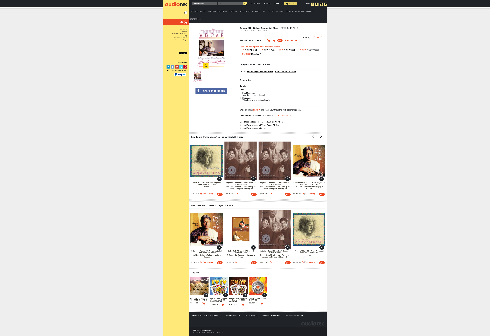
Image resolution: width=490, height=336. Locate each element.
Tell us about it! (284, 115)
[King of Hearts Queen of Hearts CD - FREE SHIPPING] (238, 286)
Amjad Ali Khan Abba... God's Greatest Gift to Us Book (241, 186)
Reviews (184, 32)
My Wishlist (256, 3)
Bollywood (245, 11)
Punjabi (271, 11)
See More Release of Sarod (254, 128)
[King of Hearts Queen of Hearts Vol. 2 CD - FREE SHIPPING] (219, 286)
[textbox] (204, 3)
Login (276, 3)
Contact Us (183, 29)
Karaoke (310, 11)
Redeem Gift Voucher (271, 316)
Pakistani (280, 11)
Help (185, 36)
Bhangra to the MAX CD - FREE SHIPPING (198, 299)
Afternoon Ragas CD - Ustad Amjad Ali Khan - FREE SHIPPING (308, 186)
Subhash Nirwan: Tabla (285, 72)
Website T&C (197, 316)
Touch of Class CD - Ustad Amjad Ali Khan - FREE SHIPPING (206, 185)
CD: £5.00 (194, 303)
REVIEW (256, 110)
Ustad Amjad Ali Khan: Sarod (260, 72)
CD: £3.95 (252, 303)
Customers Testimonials (293, 316)
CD (181, 22)
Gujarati (256, 11)
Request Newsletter (179, 34)
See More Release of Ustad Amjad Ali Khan (261, 125)
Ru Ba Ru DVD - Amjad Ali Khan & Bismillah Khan (241, 254)
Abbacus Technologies (215, 332)
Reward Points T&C (214, 316)
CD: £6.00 (195, 194)
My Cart (292, 3)
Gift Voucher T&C (252, 316)
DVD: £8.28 (229, 262)
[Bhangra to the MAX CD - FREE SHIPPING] (199, 286)
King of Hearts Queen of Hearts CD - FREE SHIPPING (238, 300)
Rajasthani (299, 11)
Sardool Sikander (198, 11)
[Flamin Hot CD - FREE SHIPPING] (258, 286)
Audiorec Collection (217, 11)
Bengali (289, 11)
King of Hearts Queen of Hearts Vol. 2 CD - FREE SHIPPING (218, 300)
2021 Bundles (195, 19)
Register (267, 3)
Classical (233, 11)
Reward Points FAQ (233, 316)
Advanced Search (180, 38)
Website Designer (199, 332)
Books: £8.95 (230, 194)
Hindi (264, 11)
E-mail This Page (181, 40)
